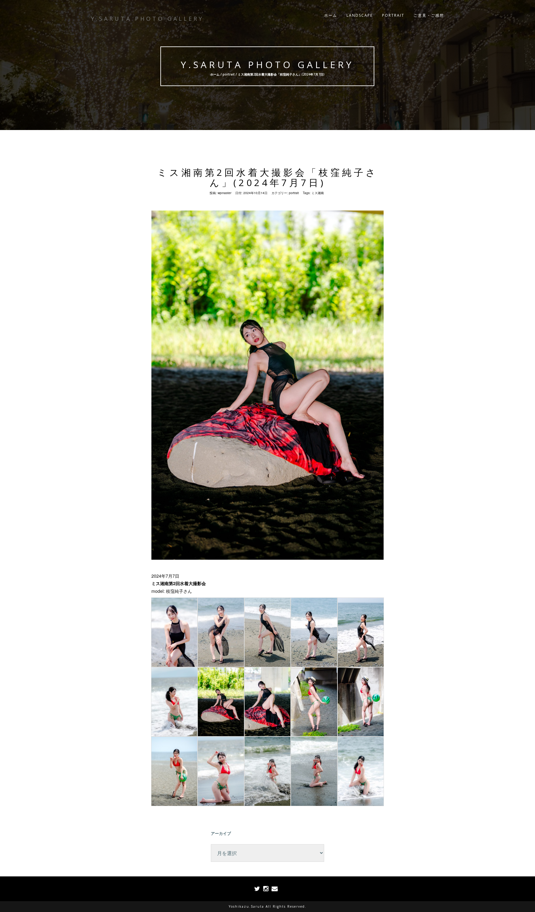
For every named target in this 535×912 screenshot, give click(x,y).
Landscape (359, 15)
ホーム (330, 15)
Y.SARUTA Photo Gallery (267, 64)
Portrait (393, 15)
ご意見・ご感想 (429, 15)
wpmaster (224, 193)
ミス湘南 (317, 193)
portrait (229, 74)
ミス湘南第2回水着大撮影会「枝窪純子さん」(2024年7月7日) (267, 177)
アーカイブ (221, 833)
